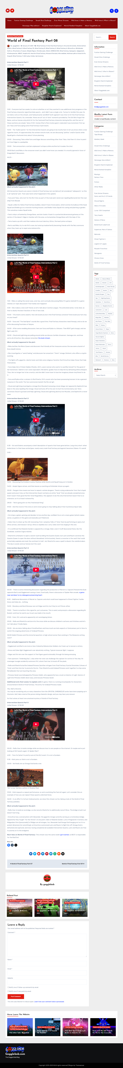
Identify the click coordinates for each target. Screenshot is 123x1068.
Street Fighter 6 (100, 239)
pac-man (107, 321)
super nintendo (100, 344)
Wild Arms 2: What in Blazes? (105, 20)
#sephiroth (26, 53)
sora (112, 333)
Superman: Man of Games (103, 229)
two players (99, 352)
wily (97, 356)
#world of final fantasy (38, 53)
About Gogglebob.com (92, 26)
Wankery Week (99, 139)
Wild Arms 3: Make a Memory (81, 20)
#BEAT (20, 53)
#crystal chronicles (70, 46)
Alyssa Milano (106, 278)
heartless (107, 302)
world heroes (105, 356)
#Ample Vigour (31, 51)
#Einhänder (79, 48)
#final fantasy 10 (28, 48)
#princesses (39, 56)
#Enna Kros (71, 48)
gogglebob (16, 46)
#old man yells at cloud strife (76, 53)
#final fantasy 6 (62, 48)
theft (104, 348)
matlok (110, 313)
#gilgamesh (80, 51)
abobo (97, 278)
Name (10, 959)
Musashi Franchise (100, 248)
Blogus (71, 1065)
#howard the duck (52, 53)
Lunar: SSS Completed (102, 210)
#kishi (48, 51)
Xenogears (98, 253)
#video (33, 56)
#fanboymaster (12, 53)
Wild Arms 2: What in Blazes (103, 155)
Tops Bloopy (98, 134)
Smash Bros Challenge (43, 20)
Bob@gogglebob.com (101, 107)
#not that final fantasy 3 (55, 46)
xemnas (106, 360)
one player (99, 321)
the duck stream (44, 338)
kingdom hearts (107, 306)
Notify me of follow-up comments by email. (24, 987)
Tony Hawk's (98, 215)
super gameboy (100, 340)
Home (9, 20)
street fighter (100, 336)
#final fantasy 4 (51, 48)
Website (10, 978)
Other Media (98, 187)
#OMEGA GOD (55, 51)
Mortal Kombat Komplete (73, 26)
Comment (11, 932)
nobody (106, 317)
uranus (108, 352)
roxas (103, 325)
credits (98, 290)
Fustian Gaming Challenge (23, 20)
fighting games (105, 298)
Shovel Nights (99, 201)
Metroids (97, 234)
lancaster (99, 309)
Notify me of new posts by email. (20, 991)
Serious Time (98, 177)
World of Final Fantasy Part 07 (21, 864)
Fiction (96, 182)
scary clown (99, 329)
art (111, 282)
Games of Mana (99, 220)
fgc (97, 298)
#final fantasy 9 (42, 46)
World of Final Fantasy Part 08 (32, 41)
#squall (9, 56)
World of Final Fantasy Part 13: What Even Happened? (18, 906)
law (106, 309)
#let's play (26, 56)
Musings (97, 174)
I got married (64, 835)
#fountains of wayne (19, 51)
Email (10, 969)
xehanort (98, 360)
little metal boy (100, 313)
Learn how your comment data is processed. (49, 1002)
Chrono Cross (99, 258)
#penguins (72, 51)
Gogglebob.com (15, 1054)
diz (111, 290)
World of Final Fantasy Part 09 (72, 864)
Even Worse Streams (61, 20)
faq (108, 294)
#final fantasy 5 (17, 48)
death (105, 290)
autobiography (100, 286)
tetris (97, 348)
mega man (98, 317)
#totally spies (41, 51)
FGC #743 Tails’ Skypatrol (19, 1033)
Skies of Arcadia (100, 206)
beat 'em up (110, 286)
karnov (98, 306)
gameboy (98, 302)
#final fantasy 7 (18, 56)
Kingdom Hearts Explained (51, 26)
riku (97, 325)
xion (113, 360)
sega (107, 329)
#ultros (9, 51)
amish (97, 282)
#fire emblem (62, 53)
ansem (104, 282)
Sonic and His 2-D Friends (103, 196)
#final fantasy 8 (40, 48)
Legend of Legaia (100, 244)
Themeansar (80, 1065)
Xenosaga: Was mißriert (31, 26)
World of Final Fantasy (15, 36)
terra (109, 344)
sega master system (102, 333)
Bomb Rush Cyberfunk (102, 225)
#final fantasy (64, 51)
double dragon (100, 294)
